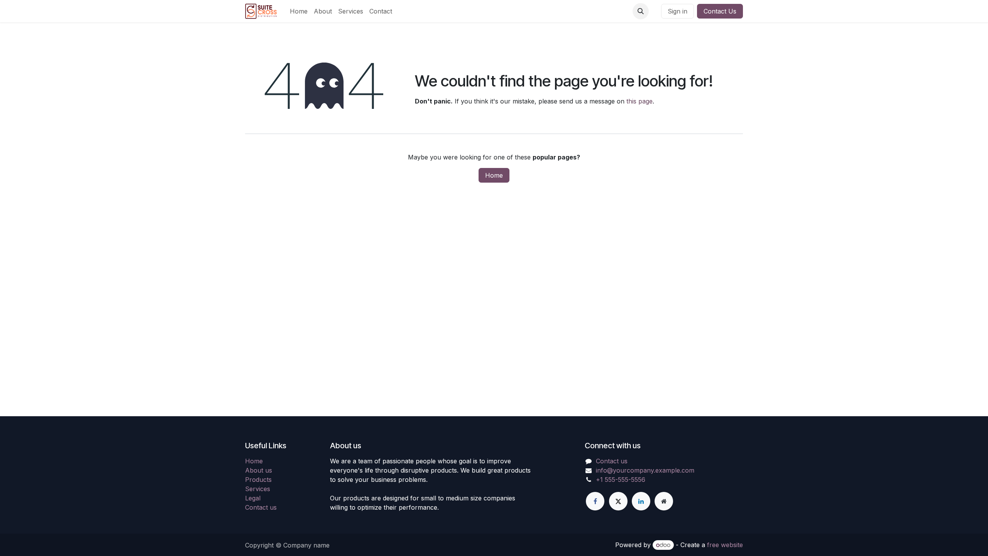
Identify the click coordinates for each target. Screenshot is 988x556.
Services (257, 489)
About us (258, 470)
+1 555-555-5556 (620, 479)
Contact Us (720, 11)
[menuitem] (299, 11)
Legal (253, 498)
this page (639, 101)
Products (258, 479)
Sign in (677, 11)
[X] (618, 501)
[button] (641, 11)
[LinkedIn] (641, 501)
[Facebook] (595, 501)
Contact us (261, 507)
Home (494, 175)
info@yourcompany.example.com (645, 470)
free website (725, 545)
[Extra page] (664, 501)
